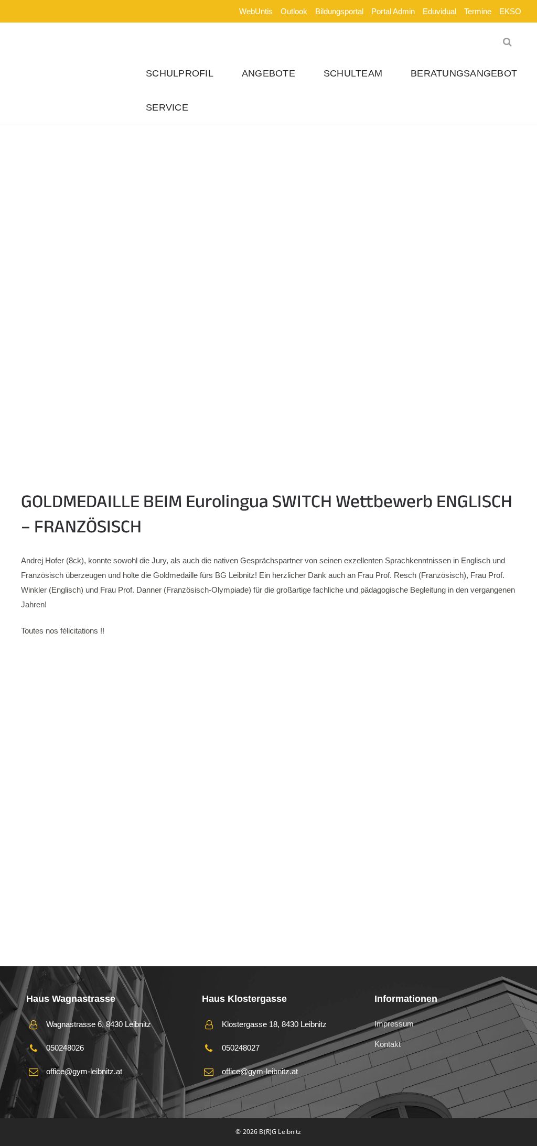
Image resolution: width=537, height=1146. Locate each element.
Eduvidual (439, 11)
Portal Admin (393, 11)
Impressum (394, 1023)
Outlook (294, 11)
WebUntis (256, 11)
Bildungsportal (339, 11)
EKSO (510, 11)
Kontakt (387, 1044)
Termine (477, 11)
